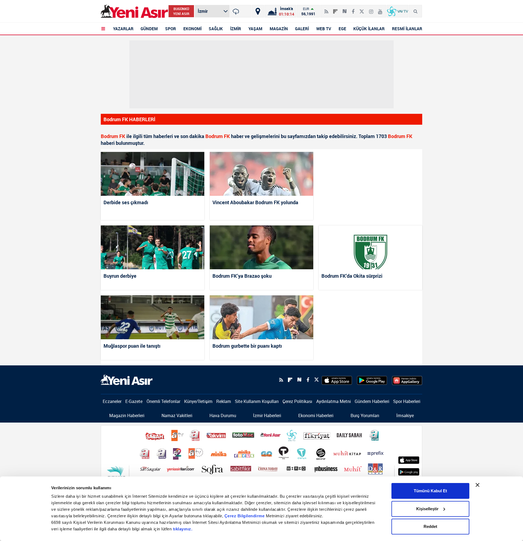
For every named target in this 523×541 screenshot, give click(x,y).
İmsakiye (405, 415)
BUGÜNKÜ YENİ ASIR (181, 11)
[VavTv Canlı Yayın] (397, 11)
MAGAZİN (279, 28)
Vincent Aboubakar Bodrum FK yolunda (255, 202)
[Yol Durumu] (258, 11)
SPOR (170, 28)
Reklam (223, 401)
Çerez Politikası (297, 401)
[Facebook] (353, 9)
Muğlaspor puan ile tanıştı (132, 346)
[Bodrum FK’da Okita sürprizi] (370, 247)
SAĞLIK (216, 28)
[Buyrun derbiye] (152, 247)
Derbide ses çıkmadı (126, 202)
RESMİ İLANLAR (407, 28)
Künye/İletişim (198, 401)
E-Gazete (133, 401)
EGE (342, 28)
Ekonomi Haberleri (315, 415)
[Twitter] (361, 9)
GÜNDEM (149, 28)
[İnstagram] (371, 9)
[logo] (127, 379)
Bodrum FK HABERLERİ (129, 119)
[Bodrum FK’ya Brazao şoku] (261, 247)
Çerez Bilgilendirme (245, 516)
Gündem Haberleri (372, 401)
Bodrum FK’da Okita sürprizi (351, 276)
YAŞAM (255, 28)
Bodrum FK (113, 136)
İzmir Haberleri (267, 415)
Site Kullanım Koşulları (257, 401)
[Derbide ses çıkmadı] (152, 174)
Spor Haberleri (406, 401)
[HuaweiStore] (407, 380)
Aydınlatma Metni (333, 401)
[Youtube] (380, 9)
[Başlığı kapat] (477, 485)
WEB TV (323, 28)
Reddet (430, 526)
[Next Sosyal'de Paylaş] (344, 9)
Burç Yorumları (365, 415)
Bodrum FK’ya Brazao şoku (242, 276)
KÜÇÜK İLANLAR (369, 28)
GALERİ (302, 28)
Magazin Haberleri (126, 415)
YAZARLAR (123, 28)
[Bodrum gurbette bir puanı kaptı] (261, 317)
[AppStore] (337, 380)
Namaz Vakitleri (177, 415)
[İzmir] (240, 11)
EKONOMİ (192, 28)
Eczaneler (112, 401)
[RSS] (326, 9)
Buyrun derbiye (120, 276)
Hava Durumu (222, 415)
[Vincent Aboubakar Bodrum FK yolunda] (261, 174)
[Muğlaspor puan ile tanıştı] (152, 317)
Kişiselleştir (427, 508)
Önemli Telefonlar (163, 401)
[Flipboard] (335, 9)
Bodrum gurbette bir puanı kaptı (247, 346)
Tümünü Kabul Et (430, 490)
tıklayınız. (183, 529)
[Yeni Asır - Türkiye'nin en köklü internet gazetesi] (134, 11)
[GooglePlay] (372, 380)
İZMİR (235, 28)
